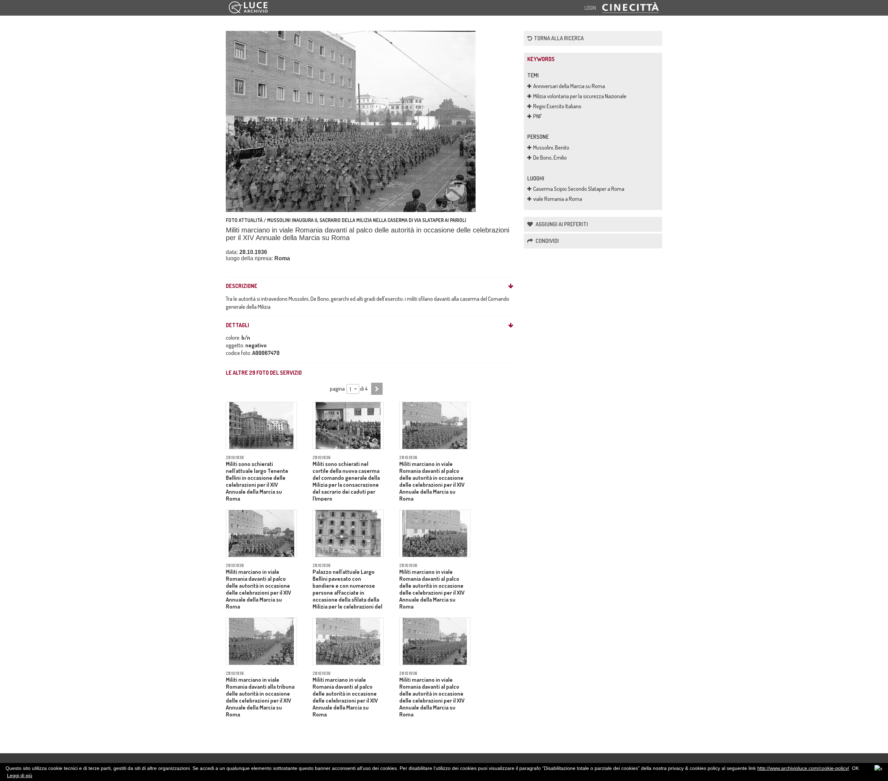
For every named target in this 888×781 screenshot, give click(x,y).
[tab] (369, 286)
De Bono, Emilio (550, 157)
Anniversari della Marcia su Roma (569, 86)
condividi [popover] (547, 240)
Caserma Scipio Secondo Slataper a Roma (578, 188)
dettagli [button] (237, 325)
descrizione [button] (241, 286)
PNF (537, 116)
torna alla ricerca (559, 38)
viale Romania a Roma (557, 198)
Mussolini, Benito (551, 147)
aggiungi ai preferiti (561, 224)
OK (855, 768)
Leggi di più (19, 775)
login (590, 8)
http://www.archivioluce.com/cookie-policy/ (803, 768)
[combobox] (353, 389)
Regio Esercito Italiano (557, 106)
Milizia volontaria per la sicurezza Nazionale (579, 96)
